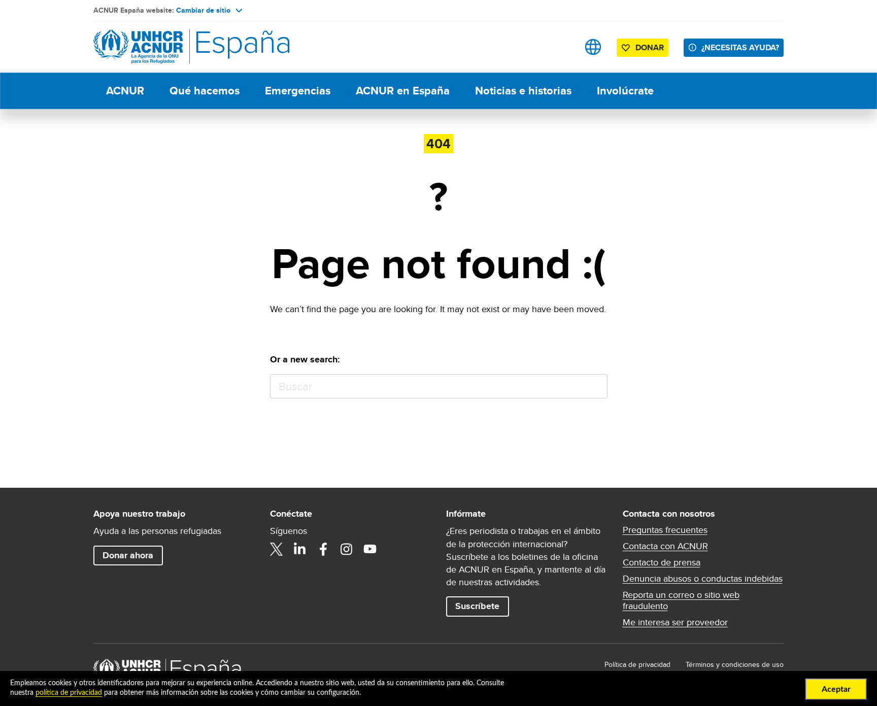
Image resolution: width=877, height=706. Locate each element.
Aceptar (836, 689)
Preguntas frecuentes (665, 529)
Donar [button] (649, 47)
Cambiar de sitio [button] (203, 10)
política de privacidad (69, 692)
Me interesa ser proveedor (675, 622)
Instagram (346, 549)
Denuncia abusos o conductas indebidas (703, 578)
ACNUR (125, 90)
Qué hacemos (205, 90)
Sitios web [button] (593, 47)
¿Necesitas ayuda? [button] (740, 47)
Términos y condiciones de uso (735, 664)
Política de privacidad (637, 664)
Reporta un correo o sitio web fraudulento (681, 600)
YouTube (370, 549)
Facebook (323, 549)
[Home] (164, 47)
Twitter (276, 549)
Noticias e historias (523, 90)
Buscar (595, 386)
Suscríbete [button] (477, 606)
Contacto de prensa (661, 562)
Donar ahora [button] (128, 555)
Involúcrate (625, 90)
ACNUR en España (403, 90)
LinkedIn (300, 549)
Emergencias (297, 90)
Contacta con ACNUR (665, 546)
